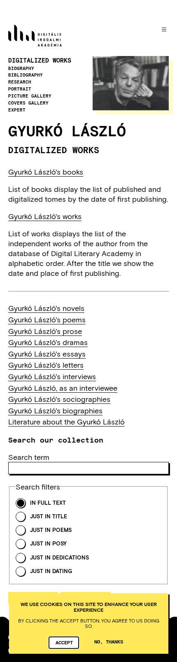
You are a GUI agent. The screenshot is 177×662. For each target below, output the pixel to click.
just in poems (51, 530)
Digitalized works (39, 60)
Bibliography (25, 74)
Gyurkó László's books (45, 171)
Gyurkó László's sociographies (59, 398)
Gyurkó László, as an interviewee (62, 387)
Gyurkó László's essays (47, 353)
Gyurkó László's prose (45, 331)
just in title (48, 516)
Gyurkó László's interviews (52, 376)
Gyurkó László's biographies (55, 410)
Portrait (19, 88)
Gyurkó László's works (45, 216)
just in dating (51, 571)
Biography (21, 68)
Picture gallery (29, 95)
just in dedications (59, 558)
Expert (17, 109)
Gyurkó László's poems (47, 319)
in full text (48, 503)
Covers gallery (28, 102)
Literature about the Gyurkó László (66, 421)
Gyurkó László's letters (46, 364)
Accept (64, 642)
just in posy (48, 544)
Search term (28, 457)
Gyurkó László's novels (46, 307)
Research (19, 81)
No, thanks (108, 641)
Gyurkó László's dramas (48, 342)
